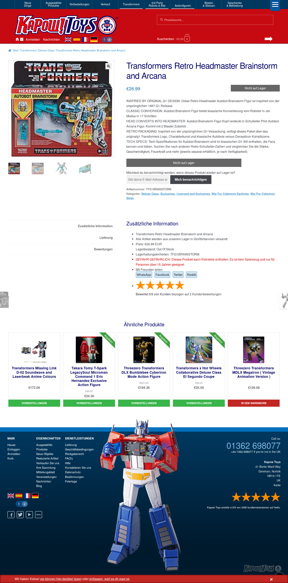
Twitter (178, 274)
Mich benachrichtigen (191, 179)
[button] (108, 66)
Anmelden (33, 39)
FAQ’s (69, 458)
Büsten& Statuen (209, 4)
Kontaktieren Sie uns (21, 39)
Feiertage (71, 481)
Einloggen (13, 449)
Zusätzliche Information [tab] (95, 226)
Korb (10, 458)
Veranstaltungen (46, 477)
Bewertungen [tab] (103, 249)
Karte (277, 485)
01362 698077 (253, 445)
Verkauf (105, 4)
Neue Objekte (44, 454)
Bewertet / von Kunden (153, 294)
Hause (17, 39)
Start (16, 50)
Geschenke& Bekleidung (234, 4)
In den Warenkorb (253, 403)
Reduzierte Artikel (47, 458)
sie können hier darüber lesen (61, 579)
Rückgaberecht (74, 454)
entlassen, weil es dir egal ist (109, 579)
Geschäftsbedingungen (79, 449)
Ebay (38, 514)
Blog (39, 486)
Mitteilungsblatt (45, 472)
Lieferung (71, 445)
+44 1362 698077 (242, 451)
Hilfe (68, 463)
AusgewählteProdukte (54, 4)
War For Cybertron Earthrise (230, 194)
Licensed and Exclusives (193, 194)
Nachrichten (51, 39)
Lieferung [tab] (106, 237)
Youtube (29, 514)
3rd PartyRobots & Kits (157, 4)
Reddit (191, 274)
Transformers (131, 4)
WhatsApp (144, 274)
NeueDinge (27, 4)
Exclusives (167, 194)
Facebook (162, 274)
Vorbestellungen (80, 4)
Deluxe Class (46, 50)
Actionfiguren (183, 5)
